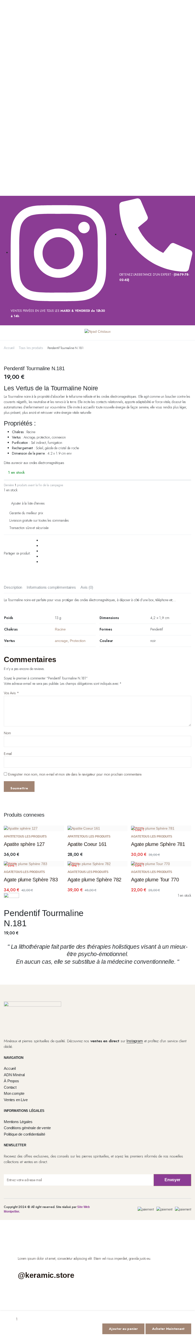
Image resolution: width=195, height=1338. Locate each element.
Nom (7, 733)
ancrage (61, 641)
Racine (60, 629)
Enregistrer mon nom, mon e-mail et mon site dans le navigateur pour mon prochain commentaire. (75, 774)
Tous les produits (31, 348)
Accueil (9, 348)
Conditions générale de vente (27, 1128)
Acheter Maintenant (168, 1328)
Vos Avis (11, 693)
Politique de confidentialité (24, 1134)
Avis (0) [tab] (86, 587)
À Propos (11, 1081)
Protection (78, 641)
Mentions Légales (18, 1122)
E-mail (8, 753)
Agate (136, 836)
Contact (10, 1087)
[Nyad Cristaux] (98, 333)
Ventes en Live (16, 1100)
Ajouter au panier (123, 1328)
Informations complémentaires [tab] (51, 587)
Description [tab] (13, 587)
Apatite (10, 836)
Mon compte (14, 1093)
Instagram (134, 1041)
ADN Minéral (14, 1075)
